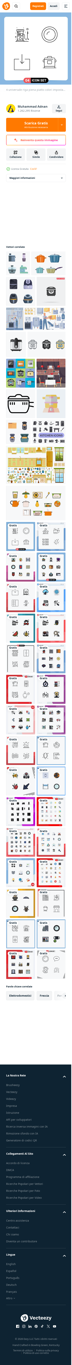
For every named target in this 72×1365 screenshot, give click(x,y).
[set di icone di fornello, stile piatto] (20, 453)
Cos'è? (33, 169)
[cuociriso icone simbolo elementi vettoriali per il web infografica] (25, 424)
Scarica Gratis (36, 125)
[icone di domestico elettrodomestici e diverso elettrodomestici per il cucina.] (23, 573)
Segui (59, 110)
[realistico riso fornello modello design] (16, 397)
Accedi (53, 6)
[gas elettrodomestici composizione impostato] (35, 371)
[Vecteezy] (6, 6)
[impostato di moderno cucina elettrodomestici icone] (18, 260)
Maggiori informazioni (22, 175)
